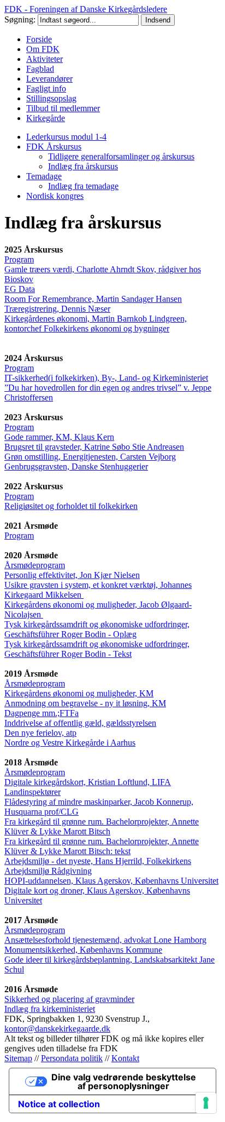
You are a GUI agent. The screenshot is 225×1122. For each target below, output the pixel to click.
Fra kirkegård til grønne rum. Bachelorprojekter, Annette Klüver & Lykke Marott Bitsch (101, 826)
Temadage (44, 176)
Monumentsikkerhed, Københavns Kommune (83, 949)
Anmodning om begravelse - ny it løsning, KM (85, 703)
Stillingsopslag (51, 98)
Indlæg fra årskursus (83, 166)
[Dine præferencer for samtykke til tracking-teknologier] (206, 1102)
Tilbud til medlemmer (63, 108)
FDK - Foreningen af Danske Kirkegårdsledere (85, 9)
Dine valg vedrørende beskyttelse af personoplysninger (123, 1081)
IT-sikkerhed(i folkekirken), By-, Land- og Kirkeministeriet (106, 377)
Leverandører (49, 78)
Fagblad (40, 68)
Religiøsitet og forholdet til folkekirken (71, 506)
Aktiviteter (44, 59)
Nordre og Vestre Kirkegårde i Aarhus (69, 742)
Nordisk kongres (55, 196)
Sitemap (18, 1058)
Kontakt (125, 1058)
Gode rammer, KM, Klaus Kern (59, 437)
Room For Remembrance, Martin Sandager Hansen (93, 299)
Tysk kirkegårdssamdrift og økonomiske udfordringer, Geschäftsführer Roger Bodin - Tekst (97, 649)
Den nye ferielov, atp (40, 732)
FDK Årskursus (53, 146)
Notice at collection (59, 1103)
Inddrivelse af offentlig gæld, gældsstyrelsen (80, 723)
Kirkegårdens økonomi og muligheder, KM (78, 693)
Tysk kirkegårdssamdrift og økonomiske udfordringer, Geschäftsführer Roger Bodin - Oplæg (97, 629)
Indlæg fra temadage (83, 186)
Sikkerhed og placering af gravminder (69, 999)
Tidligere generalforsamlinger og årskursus (121, 156)
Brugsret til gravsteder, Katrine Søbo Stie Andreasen (94, 446)
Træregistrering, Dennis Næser (57, 308)
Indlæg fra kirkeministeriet (49, 1009)
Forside (39, 39)
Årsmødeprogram (34, 565)
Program (19, 259)
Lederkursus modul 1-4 (66, 136)
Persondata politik (72, 1058)
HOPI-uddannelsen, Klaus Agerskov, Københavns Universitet (111, 880)
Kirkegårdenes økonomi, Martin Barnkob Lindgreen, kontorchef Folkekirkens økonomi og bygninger (95, 323)
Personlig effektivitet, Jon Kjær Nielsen (72, 575)
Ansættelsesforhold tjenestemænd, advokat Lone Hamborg (105, 939)
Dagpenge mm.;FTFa (41, 713)
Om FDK (43, 49)
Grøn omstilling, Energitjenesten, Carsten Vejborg (90, 456)
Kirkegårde (45, 118)
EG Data (19, 289)
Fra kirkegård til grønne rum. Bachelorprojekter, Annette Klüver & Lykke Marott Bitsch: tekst (101, 846)
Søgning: (21, 19)
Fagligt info (46, 88)
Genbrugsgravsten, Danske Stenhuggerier (76, 466)
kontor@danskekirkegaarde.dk (57, 1028)
